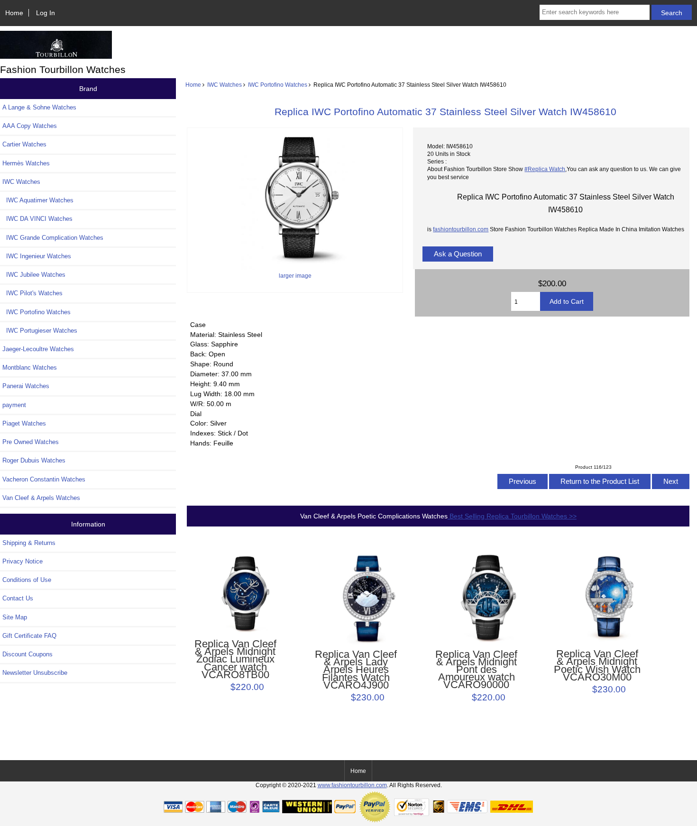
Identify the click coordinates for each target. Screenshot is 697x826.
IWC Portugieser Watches (39, 330)
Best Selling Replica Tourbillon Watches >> (512, 516)
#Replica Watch (544, 169)
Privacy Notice (22, 561)
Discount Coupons (27, 654)
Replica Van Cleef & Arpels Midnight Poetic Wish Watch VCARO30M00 (597, 665)
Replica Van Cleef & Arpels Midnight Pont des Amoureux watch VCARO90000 (476, 670)
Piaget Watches (24, 423)
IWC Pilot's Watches (32, 293)
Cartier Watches (24, 144)
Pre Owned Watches (30, 441)
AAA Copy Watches (29, 125)
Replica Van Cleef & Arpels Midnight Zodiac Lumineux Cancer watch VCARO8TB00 (235, 659)
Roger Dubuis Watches (33, 460)
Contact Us (17, 598)
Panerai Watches (25, 386)
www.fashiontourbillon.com (352, 785)
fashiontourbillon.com (460, 229)
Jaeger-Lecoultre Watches (38, 349)
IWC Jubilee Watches (33, 274)
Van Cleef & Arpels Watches (41, 497)
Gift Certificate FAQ (29, 635)
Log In (45, 13)
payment (14, 404)
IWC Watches (224, 85)
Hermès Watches (26, 163)
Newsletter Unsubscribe (34, 672)
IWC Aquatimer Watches (37, 200)
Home (14, 13)
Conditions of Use (26, 579)
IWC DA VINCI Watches (37, 218)
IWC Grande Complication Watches (52, 237)
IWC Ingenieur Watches (36, 256)
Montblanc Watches (29, 367)
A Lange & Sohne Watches (39, 107)
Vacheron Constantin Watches (43, 479)
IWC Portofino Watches (277, 85)
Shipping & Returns (28, 542)
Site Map (14, 617)
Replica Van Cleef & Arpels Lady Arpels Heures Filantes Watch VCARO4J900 (356, 670)
